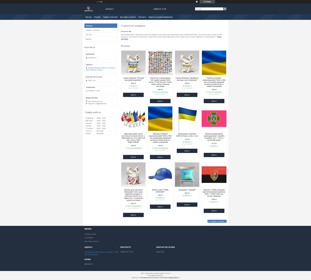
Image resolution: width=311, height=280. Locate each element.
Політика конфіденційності (170, 277)
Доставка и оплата (91, 241)
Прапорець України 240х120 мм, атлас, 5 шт (187, 135)
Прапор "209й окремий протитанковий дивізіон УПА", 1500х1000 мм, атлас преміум (214, 193)
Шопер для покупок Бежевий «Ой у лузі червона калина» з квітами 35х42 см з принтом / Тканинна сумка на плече (133, 195)
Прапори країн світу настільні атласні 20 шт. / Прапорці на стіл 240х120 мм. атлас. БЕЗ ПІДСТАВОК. (133, 138)
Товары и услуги (90, 234)
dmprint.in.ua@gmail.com (97, 103)
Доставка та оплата (128, 17)
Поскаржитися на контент (149, 277)
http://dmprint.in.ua (95, 101)
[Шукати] (225, 8)
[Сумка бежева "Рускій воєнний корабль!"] (133, 63)
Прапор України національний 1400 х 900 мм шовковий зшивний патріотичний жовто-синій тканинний (160, 138)
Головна (97, 17)
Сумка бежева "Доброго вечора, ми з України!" (187, 79)
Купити (133, 95)
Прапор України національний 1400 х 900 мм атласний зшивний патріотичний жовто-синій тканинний (214, 82)
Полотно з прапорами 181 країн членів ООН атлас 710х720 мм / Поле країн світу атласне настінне (160, 82)
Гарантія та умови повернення (160, 17)
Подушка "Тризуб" (187, 190)
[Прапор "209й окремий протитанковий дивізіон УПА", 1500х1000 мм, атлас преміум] (214, 174)
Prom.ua (167, 273)
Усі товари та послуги (216, 221)
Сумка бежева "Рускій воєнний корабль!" (133, 79)
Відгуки (88, 39)
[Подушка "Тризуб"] (187, 174)
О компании (88, 238)
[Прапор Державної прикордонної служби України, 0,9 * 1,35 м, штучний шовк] (214, 118)
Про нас (89, 17)
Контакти (142, 17)
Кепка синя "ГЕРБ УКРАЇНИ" (160, 191)
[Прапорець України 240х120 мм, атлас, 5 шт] (187, 118)
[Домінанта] (93, 9)
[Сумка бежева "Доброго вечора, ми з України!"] (187, 63)
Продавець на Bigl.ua (155, 275)
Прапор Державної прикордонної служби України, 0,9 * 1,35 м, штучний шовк (214, 137)
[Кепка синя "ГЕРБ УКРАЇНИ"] (160, 174)
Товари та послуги (110, 17)
